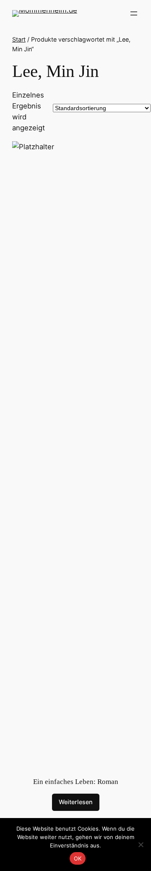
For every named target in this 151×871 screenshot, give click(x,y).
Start (19, 39)
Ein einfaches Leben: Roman (75, 782)
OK (78, 858)
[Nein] (140, 844)
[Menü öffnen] (134, 13)
